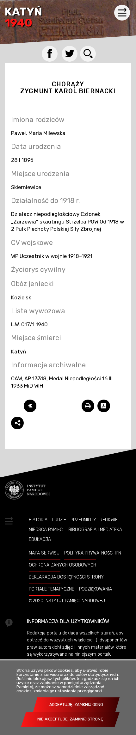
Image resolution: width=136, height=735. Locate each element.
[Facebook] (50, 54)
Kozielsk (21, 297)
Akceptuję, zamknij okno (76, 704)
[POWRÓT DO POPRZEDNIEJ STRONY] (30, 406)
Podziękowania (95, 588)
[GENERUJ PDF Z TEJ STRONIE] (103, 406)
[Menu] (122, 13)
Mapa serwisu (44, 552)
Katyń (23, 17)
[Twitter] (69, 54)
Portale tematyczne (51, 588)
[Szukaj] (88, 54)
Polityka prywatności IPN (92, 552)
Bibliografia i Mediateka (95, 529)
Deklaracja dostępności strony (66, 576)
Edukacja (40, 539)
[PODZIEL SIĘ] (17, 423)
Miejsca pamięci (46, 529)
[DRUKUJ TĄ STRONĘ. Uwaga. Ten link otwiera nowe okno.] (88, 406)
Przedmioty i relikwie (94, 519)
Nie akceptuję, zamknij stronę (70, 719)
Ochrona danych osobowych (62, 564)
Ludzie (59, 519)
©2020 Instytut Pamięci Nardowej (67, 600)
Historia (38, 519)
